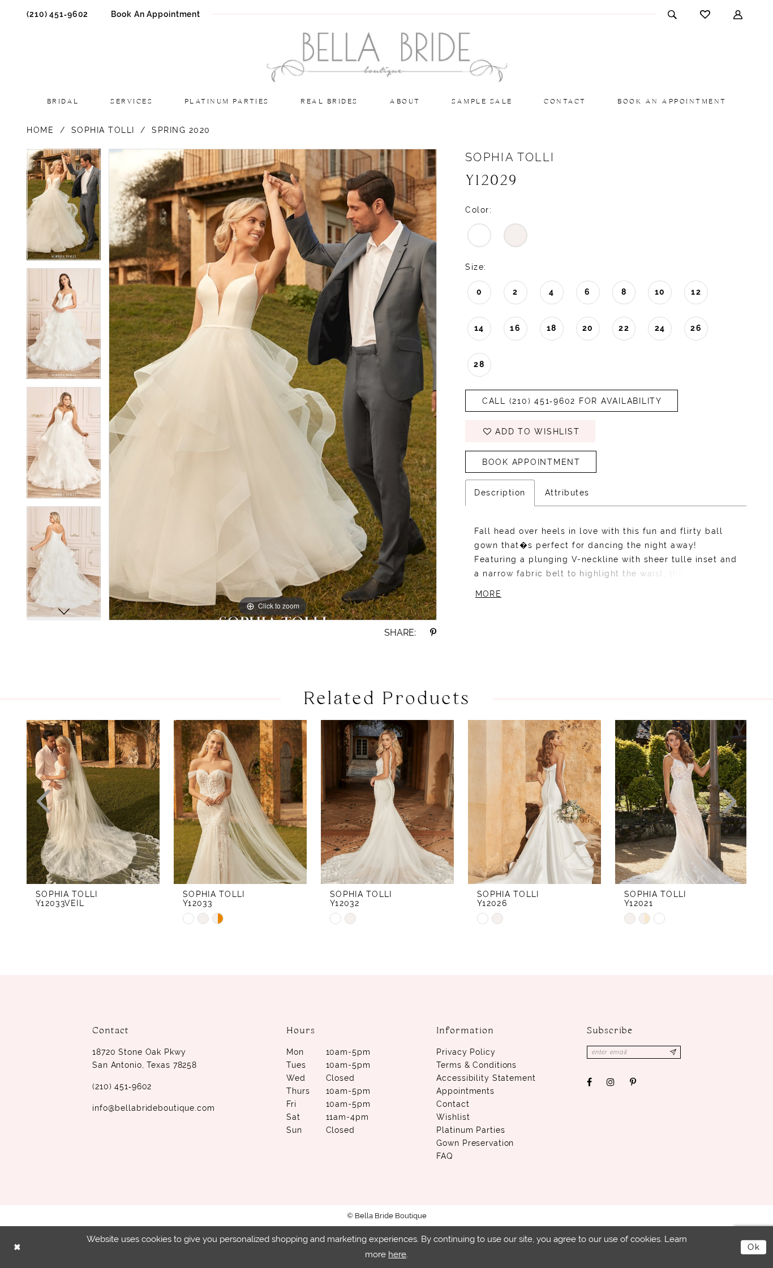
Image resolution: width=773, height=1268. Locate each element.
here (397, 1254)
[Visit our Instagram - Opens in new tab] (611, 1082)
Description (500, 492)
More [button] (488, 593)
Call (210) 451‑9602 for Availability (572, 401)
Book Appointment (531, 462)
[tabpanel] (64, 208)
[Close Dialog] (17, 1247)
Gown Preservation (475, 1143)
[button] (738, 14)
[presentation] (93, 802)
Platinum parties (470, 1130)
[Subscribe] (674, 1052)
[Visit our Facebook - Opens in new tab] (589, 1082)
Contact (452, 1104)
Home (40, 130)
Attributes (567, 492)
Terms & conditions (476, 1064)
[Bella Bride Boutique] (386, 57)
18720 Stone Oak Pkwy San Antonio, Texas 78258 (144, 1058)
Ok (754, 1246)
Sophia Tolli (103, 130)
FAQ (444, 1156)
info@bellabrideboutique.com (153, 1107)
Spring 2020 (181, 130)
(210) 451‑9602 (122, 1086)
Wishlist (453, 1117)
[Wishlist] (705, 14)
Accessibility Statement (485, 1077)
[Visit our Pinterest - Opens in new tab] (632, 1082)
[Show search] (672, 14)
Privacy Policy (465, 1051)
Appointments (465, 1091)
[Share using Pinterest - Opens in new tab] (433, 632)
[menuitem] (57, 14)
